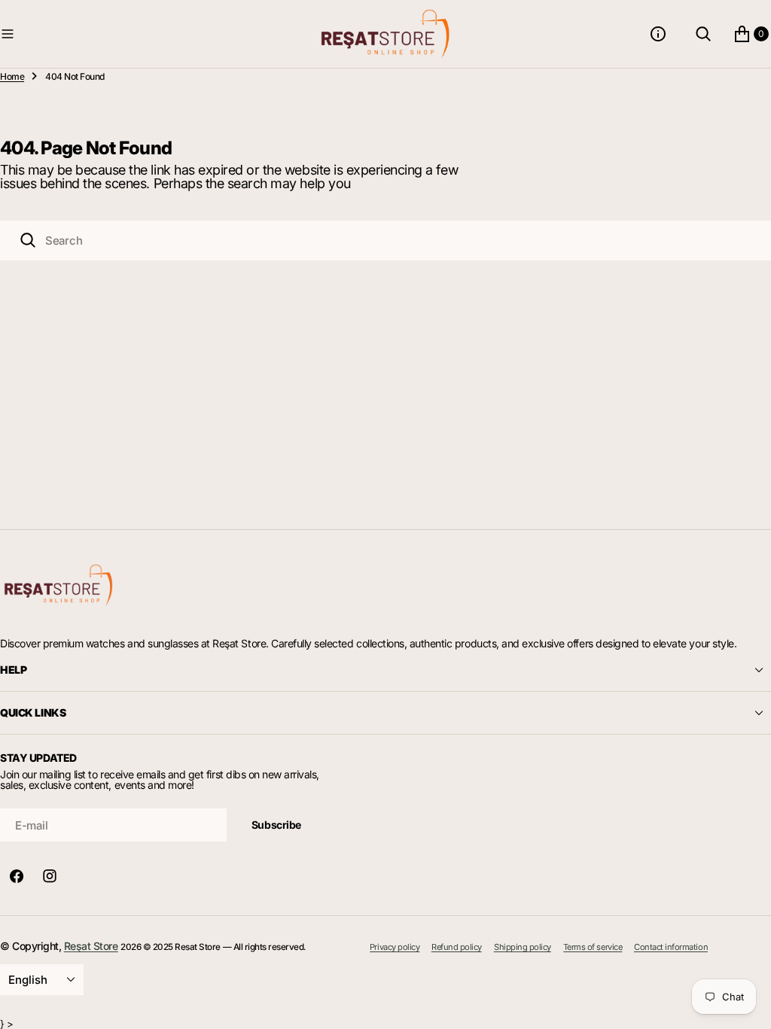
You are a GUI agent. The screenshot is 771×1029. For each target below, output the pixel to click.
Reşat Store (91, 945)
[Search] (27, 240)
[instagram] (49, 876)
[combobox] (385, 240)
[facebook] (16, 876)
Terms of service (592, 947)
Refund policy (456, 947)
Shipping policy (522, 947)
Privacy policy (394, 947)
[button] (157, 33)
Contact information (671, 947)
